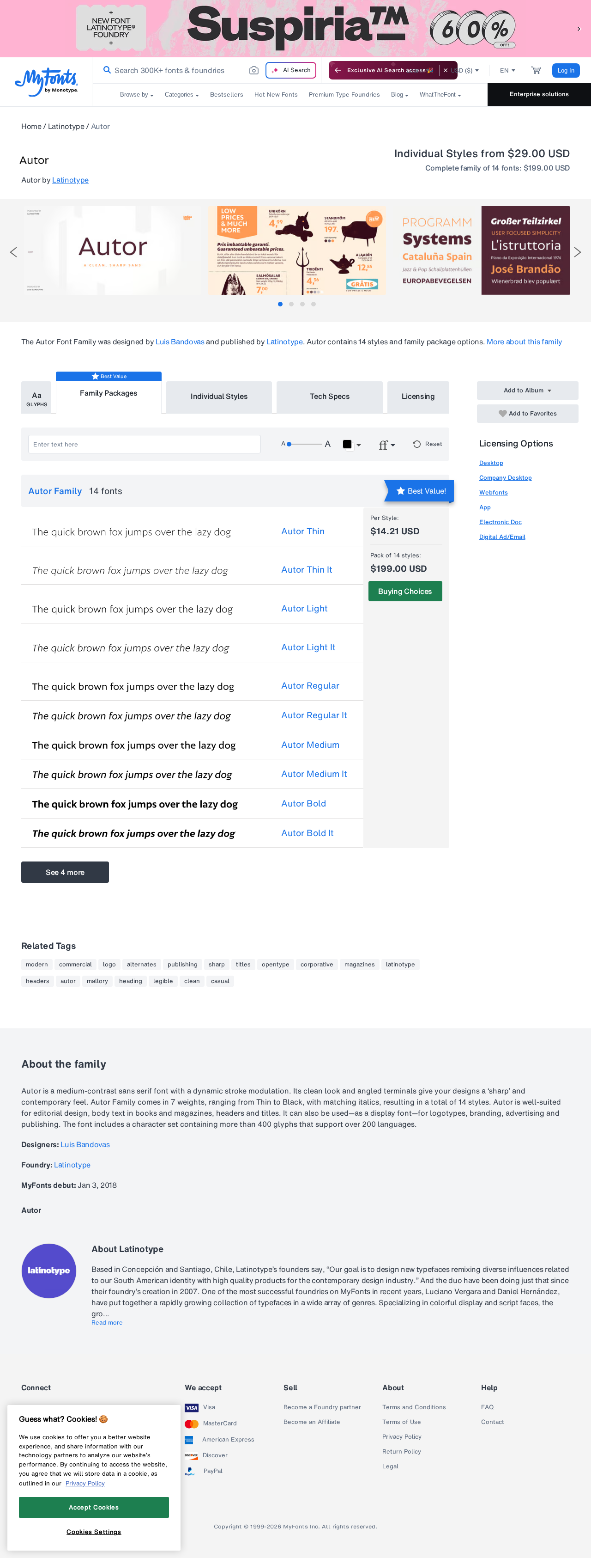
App (485, 507)
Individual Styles (219, 396)
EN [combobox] (504, 70)
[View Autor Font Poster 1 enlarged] (112, 250)
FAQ (487, 1407)
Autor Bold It (307, 832)
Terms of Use (401, 1422)
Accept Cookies (94, 1507)
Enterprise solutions (539, 94)
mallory (97, 981)
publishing (183, 964)
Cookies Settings (93, 1531)
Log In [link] (566, 70)
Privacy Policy (402, 1437)
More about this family (524, 341)
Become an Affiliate (311, 1422)
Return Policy (401, 1451)
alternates (142, 964)
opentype (275, 964)
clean (192, 981)
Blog (397, 94)
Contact (492, 1422)
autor (68, 981)
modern (37, 964)
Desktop (491, 462)
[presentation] (13, 252)
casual (220, 981)
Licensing (418, 396)
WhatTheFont (438, 94)
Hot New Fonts (276, 94)
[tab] (280, 304)
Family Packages (108, 392)
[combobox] (206, 70)
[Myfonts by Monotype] (46, 82)
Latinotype (66, 126)
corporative (317, 964)
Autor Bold (303, 803)
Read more (107, 1322)
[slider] (304, 444)
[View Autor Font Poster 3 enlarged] (481, 250)
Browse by (134, 94)
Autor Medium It (314, 773)
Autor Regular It (314, 715)
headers (37, 981)
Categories (179, 94)
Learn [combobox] (414, 70)
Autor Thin (303, 531)
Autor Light (304, 608)
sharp (217, 964)
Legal (390, 1466)
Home (31, 126)
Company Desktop (505, 477)
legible (163, 981)
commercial (75, 964)
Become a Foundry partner (322, 1407)
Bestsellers (226, 94)
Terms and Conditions (414, 1407)
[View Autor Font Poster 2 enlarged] (297, 250)
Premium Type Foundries (344, 94)
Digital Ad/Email (502, 536)
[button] (579, 28)
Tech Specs (330, 396)
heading (130, 981)
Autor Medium (310, 744)
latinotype (400, 964)
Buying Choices (405, 591)
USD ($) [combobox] (461, 70)
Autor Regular (310, 685)
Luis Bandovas (180, 341)
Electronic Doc (500, 522)
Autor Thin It (306, 569)
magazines (359, 964)
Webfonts (493, 492)
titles (243, 964)
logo (109, 964)
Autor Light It (308, 647)
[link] (105, 70)
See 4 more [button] (65, 872)
